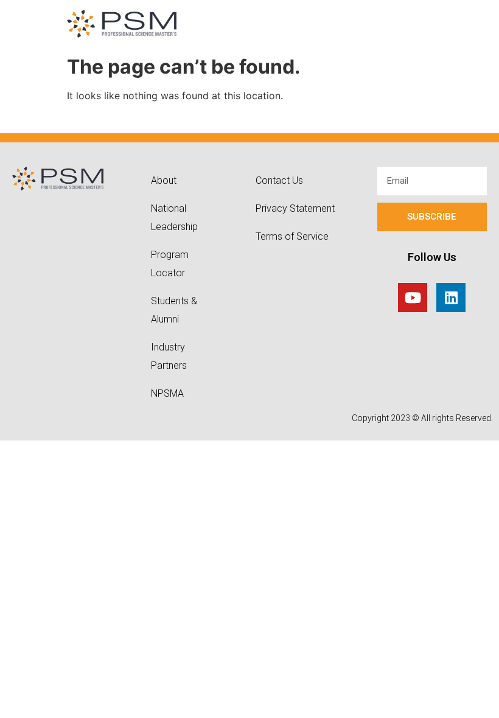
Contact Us (279, 180)
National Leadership (174, 217)
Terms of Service (292, 236)
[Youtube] (412, 297)
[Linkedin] (451, 297)
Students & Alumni (174, 310)
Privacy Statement (295, 208)
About (163, 180)
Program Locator (170, 264)
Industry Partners (169, 356)
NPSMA (167, 393)
